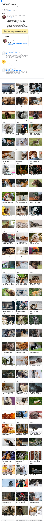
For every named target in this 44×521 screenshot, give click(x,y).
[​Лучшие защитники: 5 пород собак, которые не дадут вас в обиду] (35, 117)
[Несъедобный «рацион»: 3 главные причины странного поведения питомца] (22, 253)
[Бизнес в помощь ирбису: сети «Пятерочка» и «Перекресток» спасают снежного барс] (35, 444)
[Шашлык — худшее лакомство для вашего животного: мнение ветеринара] (22, 430)
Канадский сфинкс (10, 69)
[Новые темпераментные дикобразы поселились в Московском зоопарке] (22, 376)
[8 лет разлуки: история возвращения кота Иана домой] (22, 117)
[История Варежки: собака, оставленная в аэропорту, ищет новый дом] (22, 335)
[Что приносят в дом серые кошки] (8, 130)
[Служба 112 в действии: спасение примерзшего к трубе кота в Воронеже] (8, 485)
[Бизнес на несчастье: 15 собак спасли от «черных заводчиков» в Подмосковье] (35, 321)
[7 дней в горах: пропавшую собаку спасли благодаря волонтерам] (35, 348)
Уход (12, 44)
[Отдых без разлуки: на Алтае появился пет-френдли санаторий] (35, 376)
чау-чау (10, 10)
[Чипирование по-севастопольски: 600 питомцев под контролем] (8, 444)
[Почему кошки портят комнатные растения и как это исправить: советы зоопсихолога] (22, 280)
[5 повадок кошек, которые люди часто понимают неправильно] (22, 226)
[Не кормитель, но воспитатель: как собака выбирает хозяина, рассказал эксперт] (8, 185)
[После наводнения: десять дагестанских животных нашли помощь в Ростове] (8, 253)
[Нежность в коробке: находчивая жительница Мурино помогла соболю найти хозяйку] (8, 348)
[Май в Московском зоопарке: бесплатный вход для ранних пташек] (35, 362)
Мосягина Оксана (10, 17)
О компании (4, 520)
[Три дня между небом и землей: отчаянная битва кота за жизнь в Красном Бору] (8, 362)
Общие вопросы (24, 43)
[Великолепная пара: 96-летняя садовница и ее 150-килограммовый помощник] (8, 321)
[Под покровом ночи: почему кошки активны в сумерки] (35, 253)
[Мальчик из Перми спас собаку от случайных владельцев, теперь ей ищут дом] (8, 144)
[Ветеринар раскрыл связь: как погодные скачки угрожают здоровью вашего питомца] (35, 280)
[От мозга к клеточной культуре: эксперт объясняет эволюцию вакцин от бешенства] (22, 417)
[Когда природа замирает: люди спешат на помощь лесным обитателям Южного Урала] (35, 430)
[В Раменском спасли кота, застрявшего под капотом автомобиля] (35, 335)
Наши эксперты (21, 520)
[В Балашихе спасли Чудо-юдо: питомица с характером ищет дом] (8, 335)
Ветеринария (8, 3)
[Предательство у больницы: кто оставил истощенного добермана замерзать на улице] (35, 185)
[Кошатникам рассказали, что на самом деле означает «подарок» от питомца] (35, 103)
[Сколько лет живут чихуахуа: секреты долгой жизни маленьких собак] (35, 144)
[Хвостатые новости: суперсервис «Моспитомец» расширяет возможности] (35, 498)
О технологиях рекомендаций (37, 520)
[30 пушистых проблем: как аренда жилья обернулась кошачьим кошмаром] (8, 512)
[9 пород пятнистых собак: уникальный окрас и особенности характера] (35, 212)
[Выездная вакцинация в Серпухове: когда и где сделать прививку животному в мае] (22, 403)
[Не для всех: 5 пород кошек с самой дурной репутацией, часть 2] (8, 226)
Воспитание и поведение (17, 43)
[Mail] (1, 1)
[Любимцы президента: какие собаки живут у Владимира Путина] (22, 130)
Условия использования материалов (28, 520)
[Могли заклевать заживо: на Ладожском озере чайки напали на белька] (8, 89)
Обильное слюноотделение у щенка (12, 62)
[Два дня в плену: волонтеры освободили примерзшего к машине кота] (8, 498)
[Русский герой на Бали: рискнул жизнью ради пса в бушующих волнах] (22, 294)
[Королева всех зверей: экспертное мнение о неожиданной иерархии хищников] (22, 457)
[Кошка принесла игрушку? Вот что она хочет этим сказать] (8, 171)
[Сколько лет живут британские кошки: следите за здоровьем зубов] (8, 307)
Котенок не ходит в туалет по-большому (13, 70)
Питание (9, 44)
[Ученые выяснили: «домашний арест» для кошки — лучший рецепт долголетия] (35, 130)
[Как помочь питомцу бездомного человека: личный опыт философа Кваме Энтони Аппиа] (35, 389)
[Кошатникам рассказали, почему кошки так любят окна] (22, 157)
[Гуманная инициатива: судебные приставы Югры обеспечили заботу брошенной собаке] (35, 485)
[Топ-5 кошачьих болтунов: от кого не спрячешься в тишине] (22, 212)
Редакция (17, 520)
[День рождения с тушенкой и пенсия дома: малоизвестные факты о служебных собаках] (22, 307)
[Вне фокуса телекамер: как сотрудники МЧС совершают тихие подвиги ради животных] (22, 485)
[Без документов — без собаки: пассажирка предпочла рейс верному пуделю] (8, 103)
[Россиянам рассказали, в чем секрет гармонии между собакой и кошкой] (22, 239)
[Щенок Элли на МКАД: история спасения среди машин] (8, 117)
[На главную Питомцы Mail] (4, 1)
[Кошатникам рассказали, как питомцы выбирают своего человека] (35, 157)
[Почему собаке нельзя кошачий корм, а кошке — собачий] (35, 307)
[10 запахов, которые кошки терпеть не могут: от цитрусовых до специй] (22, 171)
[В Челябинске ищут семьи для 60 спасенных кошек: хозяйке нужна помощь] (22, 185)
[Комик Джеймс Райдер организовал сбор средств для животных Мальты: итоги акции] (22, 389)
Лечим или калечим (9, 53)
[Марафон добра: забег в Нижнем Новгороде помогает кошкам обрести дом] (8, 403)
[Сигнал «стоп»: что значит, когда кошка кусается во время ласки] (22, 362)
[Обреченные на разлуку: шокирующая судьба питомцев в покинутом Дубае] (8, 376)
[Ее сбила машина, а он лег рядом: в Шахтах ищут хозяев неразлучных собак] (22, 89)
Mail (1, 520)
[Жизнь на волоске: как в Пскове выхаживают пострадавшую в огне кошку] (22, 498)
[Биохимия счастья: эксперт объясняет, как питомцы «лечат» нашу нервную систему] (8, 198)
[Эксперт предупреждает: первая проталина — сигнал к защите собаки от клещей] (22, 267)
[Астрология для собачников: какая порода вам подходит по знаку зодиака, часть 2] (22, 198)
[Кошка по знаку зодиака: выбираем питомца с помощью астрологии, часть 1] (35, 198)
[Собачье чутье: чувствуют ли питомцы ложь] (35, 267)
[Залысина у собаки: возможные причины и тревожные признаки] (8, 389)
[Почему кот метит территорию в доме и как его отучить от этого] (22, 348)
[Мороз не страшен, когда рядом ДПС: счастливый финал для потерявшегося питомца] (22, 471)
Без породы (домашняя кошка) (12, 52)
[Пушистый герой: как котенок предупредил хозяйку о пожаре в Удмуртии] (8, 280)
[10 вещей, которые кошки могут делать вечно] (8, 212)
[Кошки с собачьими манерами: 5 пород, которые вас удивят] (8, 294)
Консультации (4, 3)
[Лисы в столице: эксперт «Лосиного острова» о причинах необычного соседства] (35, 512)
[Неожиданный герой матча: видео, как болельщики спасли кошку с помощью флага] (8, 267)
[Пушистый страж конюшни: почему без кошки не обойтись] (8, 239)
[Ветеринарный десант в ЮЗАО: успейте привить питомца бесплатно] (8, 471)
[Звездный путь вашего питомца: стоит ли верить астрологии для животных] (35, 403)
